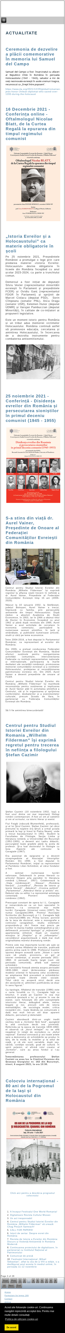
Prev (13, 1280)
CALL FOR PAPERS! (21, 1230)
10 (4, 1285)
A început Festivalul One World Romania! (33, 1211)
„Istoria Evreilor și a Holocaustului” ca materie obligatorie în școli (30, 243)
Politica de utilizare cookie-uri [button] (21, 1319)
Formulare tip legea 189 (17, 1295)
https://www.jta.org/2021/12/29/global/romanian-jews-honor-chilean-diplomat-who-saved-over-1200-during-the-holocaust (33, 91)
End (19, 1285)
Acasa (8, 1292)
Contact (8, 1299)
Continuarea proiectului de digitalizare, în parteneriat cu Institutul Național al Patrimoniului (32, 1250)
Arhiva (8, 1302)
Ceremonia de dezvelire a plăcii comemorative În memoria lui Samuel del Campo (32, 56)
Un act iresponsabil (21, 1218)
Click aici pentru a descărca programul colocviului (32, 1194)
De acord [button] (11, 1327)
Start (5, 1280)
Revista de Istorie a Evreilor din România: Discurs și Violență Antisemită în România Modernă (32, 1241)
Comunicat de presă (21, 1256)
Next (11, 1285)
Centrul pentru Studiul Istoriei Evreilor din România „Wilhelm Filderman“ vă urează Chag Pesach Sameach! (32, 1224)
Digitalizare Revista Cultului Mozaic (30, 1215)
